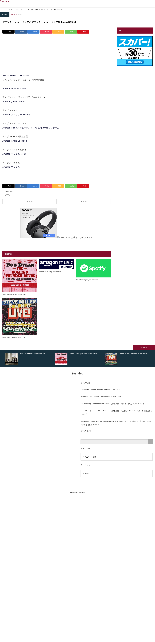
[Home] (3, 9)
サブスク (4, 14)
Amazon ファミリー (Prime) (16, 114)
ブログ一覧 (143, 347)
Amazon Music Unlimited (14, 88)
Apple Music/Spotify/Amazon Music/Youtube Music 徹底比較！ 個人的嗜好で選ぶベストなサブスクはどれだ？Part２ (116, 423)
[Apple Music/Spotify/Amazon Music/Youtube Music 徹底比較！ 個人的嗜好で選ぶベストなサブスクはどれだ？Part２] (56, 264)
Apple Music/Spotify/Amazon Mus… (50, 272)
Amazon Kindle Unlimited (14, 141)
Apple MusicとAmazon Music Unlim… (14, 295)
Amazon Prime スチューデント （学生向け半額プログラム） (32, 128)
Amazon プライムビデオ (14, 154)
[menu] (151, 3)
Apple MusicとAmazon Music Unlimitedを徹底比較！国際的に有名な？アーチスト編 (112, 404)
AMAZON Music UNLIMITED (16, 75)
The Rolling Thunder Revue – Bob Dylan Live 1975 (100, 389)
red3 (11, 191)
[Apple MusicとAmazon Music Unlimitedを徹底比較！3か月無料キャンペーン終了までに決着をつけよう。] (19, 316)
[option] (29, 359)
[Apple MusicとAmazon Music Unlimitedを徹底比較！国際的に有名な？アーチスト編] (19, 275)
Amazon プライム (11, 167)
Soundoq (4, 1)
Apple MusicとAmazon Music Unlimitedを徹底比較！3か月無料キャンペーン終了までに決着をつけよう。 (116, 412)
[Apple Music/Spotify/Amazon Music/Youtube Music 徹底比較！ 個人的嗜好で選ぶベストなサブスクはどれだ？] (93, 268)
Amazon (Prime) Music (13, 101)
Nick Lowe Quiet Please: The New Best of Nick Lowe (101, 396)
